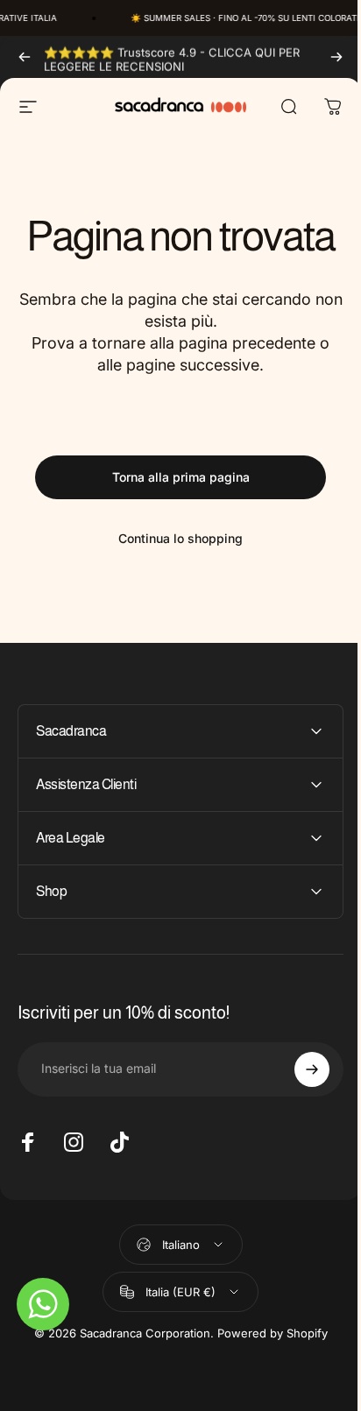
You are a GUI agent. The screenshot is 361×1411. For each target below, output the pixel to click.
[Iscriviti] (298, 1069)
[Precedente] (24, 57)
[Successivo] (336, 57)
